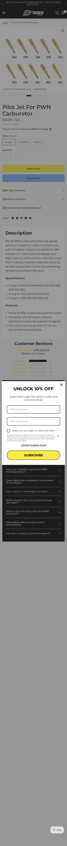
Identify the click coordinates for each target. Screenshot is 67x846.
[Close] (61, 385)
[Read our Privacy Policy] (58, 435)
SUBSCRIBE (33, 455)
